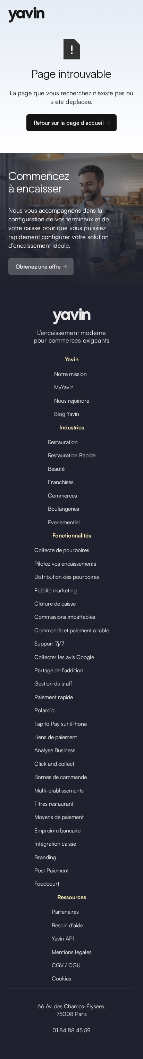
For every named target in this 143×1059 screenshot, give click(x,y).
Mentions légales (72, 952)
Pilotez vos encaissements (65, 563)
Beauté (56, 468)
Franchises (61, 481)
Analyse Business (54, 750)
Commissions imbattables (64, 616)
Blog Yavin (66, 413)
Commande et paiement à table (71, 630)
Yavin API (63, 938)
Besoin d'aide (67, 925)
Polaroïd (44, 710)
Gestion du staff (53, 683)
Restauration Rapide (71, 455)
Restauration (63, 441)
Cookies (61, 978)
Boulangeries (63, 508)
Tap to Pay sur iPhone (60, 723)
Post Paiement (51, 870)
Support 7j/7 (49, 643)
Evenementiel (64, 522)
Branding (45, 857)
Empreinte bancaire (57, 830)
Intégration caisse (55, 843)
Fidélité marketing (55, 590)
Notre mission (70, 373)
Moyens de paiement (59, 816)
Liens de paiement (55, 736)
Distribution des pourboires (66, 576)
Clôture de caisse (55, 603)
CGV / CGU (66, 965)
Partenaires (65, 911)
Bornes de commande (60, 776)
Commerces (62, 495)
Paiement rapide (53, 696)
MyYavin (64, 387)
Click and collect (54, 763)
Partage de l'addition (58, 670)
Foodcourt (46, 883)
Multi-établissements (59, 790)
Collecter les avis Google (64, 657)
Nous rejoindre (71, 400)
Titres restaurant (54, 803)
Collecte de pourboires (61, 550)
